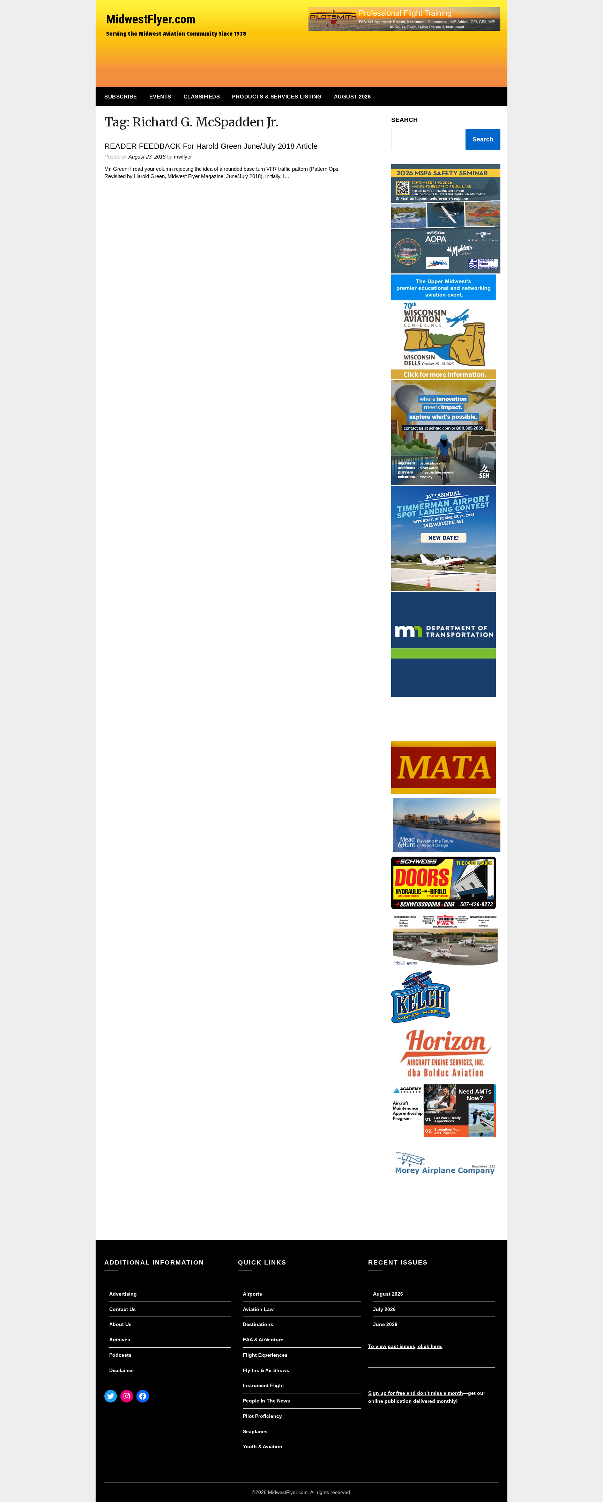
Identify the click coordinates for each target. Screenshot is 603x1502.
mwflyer (183, 157)
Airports (252, 1294)
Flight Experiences (265, 1355)
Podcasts (120, 1355)
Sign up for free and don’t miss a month (415, 1393)
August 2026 (352, 97)
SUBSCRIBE (120, 97)
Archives (119, 1339)
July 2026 (384, 1309)
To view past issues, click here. (405, 1346)
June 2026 (385, 1324)
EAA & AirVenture (263, 1339)
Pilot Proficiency (262, 1416)
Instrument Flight (263, 1385)
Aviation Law (258, 1309)
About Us (120, 1324)
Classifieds (202, 97)
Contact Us (122, 1309)
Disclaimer (121, 1370)
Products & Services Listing (277, 97)
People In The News (266, 1401)
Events (160, 97)
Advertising (123, 1294)
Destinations (258, 1324)
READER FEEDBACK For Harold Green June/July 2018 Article (211, 146)
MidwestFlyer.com (150, 19)
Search (404, 119)
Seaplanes (255, 1431)
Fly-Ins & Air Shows (266, 1370)
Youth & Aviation (262, 1446)
